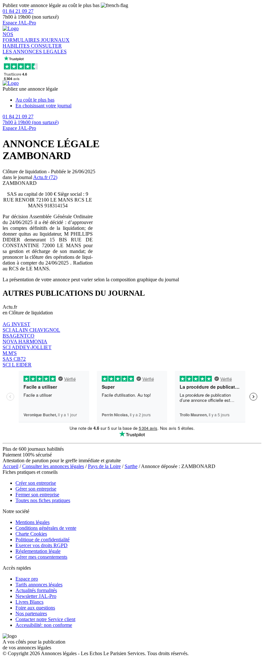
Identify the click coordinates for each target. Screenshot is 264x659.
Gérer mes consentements (41, 557)
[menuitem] (138, 100)
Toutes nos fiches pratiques (42, 500)
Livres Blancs (29, 602)
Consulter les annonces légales (53, 466)
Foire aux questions (35, 607)
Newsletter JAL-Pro (35, 596)
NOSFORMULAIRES (22, 37)
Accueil (10, 466)
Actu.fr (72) (45, 177)
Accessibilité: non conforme (43, 625)
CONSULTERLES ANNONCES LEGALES (35, 48)
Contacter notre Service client (45, 619)
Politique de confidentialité (42, 539)
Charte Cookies (31, 534)
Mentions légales (32, 522)
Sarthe (131, 466)
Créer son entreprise (35, 483)
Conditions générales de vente (45, 528)
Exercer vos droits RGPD (41, 545)
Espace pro (26, 579)
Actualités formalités (36, 590)
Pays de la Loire (104, 466)
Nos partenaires (31, 613)
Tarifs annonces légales (38, 584)
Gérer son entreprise (35, 489)
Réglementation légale (38, 551)
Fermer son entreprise (37, 494)
